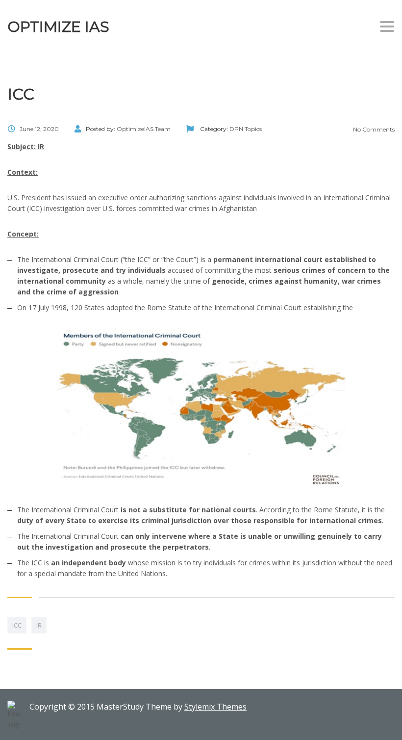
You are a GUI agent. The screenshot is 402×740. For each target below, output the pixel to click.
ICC (17, 625)
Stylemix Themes (215, 706)
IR (39, 625)
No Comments (373, 129)
